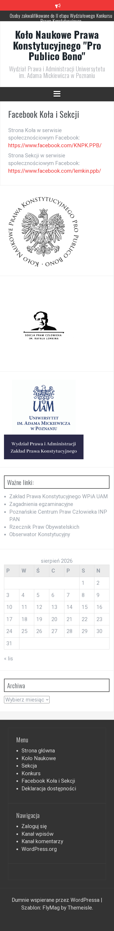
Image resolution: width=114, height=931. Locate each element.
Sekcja (29, 766)
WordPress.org (39, 849)
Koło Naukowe (38, 758)
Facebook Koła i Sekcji (48, 781)
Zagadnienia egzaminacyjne (41, 504)
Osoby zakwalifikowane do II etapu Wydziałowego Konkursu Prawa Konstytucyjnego (61, 18)
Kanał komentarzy (42, 841)
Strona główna (38, 750)
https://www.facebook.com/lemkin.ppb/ (54, 171)
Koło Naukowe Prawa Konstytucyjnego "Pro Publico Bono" (57, 45)
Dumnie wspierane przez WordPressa (56, 900)
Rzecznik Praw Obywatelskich (44, 527)
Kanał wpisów (37, 834)
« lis (8, 658)
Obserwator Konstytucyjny (39, 534)
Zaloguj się (34, 826)
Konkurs (31, 773)
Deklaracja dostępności (48, 788)
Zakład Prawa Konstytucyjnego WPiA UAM (58, 496)
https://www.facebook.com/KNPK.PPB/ (55, 145)
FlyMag (51, 907)
